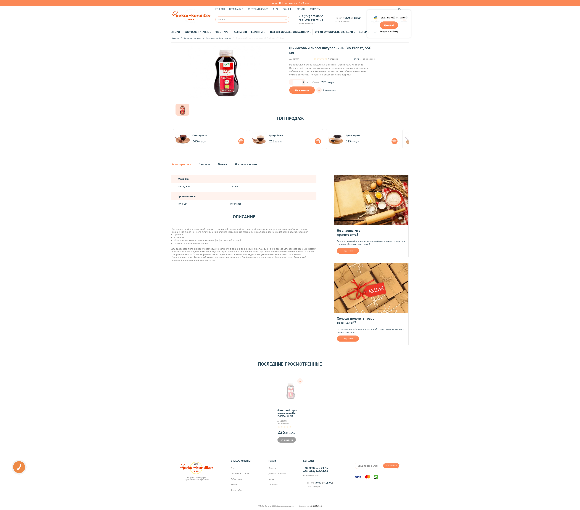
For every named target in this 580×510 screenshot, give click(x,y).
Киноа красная (199, 135)
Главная (175, 38)
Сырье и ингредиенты (248, 32)
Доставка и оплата (258, 9)
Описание (204, 164)
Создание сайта (305, 506)
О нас (275, 9)
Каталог (272, 468)
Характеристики (181, 164)
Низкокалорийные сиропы (218, 38)
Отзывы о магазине (240, 473)
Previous (169, 139)
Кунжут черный (353, 135)
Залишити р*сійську (389, 31)
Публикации (236, 9)
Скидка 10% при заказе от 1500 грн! (290, 3)
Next (410, 139)
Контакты (314, 9)
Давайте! (389, 25)
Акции (175, 32)
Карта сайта (236, 490)
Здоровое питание (197, 32)
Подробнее (348, 251)
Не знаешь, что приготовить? (348, 232)
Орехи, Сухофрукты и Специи (334, 32)
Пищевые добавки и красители (289, 32)
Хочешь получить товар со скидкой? (355, 320)
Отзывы (301, 9)
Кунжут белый (276, 135)
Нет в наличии (302, 90)
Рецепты (220, 9)
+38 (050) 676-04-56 (311, 16)
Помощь (287, 9)
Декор (363, 32)
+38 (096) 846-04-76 (311, 19)
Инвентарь (221, 32)
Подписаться (391, 465)
